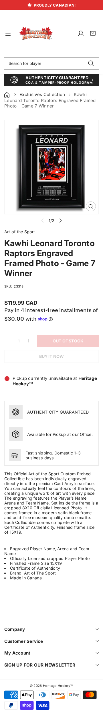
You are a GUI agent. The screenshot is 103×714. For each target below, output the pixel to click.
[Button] (10, 80)
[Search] (90, 63)
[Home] (7, 94)
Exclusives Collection (42, 94)
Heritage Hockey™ (58, 686)
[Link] (36, 33)
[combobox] (51, 63)
